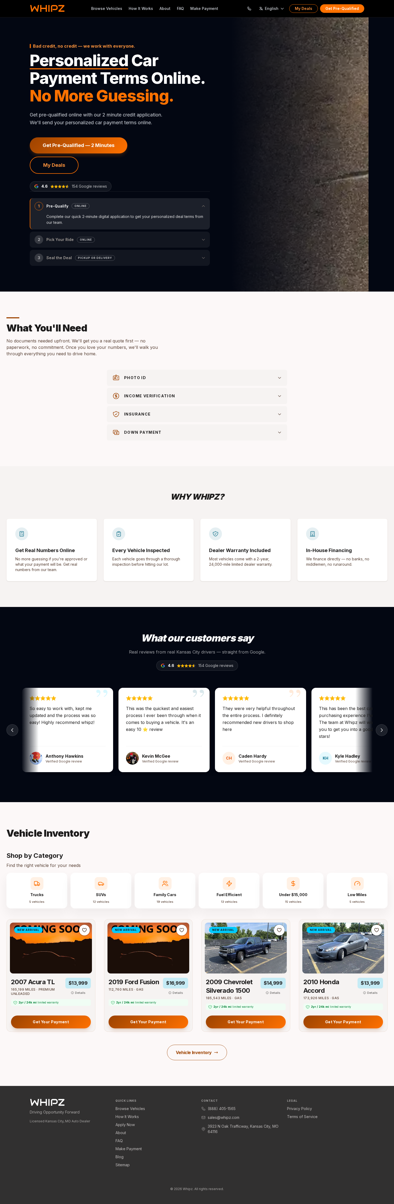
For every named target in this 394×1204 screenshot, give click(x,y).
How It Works (141, 8)
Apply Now (125, 1124)
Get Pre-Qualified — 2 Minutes (78, 145)
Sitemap (123, 1165)
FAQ (180, 8)
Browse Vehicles (106, 8)
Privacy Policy (299, 1108)
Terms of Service (302, 1116)
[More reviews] (382, 730)
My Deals (303, 8)
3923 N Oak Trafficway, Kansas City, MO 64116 (243, 1129)
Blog (120, 1156)
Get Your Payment (51, 1022)
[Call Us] (249, 8)
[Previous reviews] (12, 730)
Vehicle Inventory (194, 1052)
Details (80, 993)
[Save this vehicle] (84, 930)
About (164, 8)
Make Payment (204, 8)
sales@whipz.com (223, 1117)
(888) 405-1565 (222, 1108)
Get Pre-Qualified (342, 8)
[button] (120, 214)
